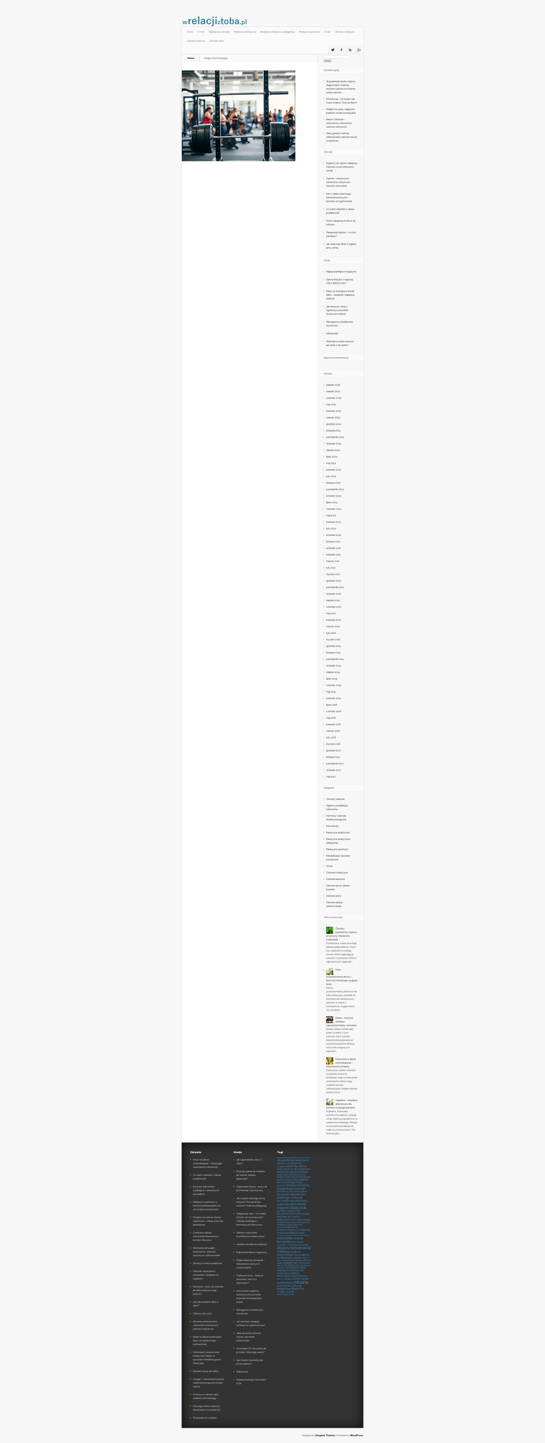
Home (190, 31)
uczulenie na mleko (296, 1267)
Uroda (327, 31)
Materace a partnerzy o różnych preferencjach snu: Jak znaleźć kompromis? (207, 1206)
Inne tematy (332, 826)
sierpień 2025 (333, 391)
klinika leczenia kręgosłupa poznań (293, 1186)
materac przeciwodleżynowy (293, 1231)
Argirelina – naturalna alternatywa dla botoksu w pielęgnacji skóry (341, 1104)
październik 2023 (335, 489)
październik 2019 (335, 659)
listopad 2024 (333, 430)
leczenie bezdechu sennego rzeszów (291, 1195)
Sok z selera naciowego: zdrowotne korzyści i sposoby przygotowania (339, 197)
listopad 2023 (333, 482)
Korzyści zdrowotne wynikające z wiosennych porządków (206, 1190)
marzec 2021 (333, 561)
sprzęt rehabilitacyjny (288, 1265)
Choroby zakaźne (335, 799)
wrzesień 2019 (333, 665)
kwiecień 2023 (333, 522)
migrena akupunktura (285, 1235)
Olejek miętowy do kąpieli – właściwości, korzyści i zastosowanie (250, 1264)
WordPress (356, 1435)
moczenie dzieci (301, 1235)
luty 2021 (331, 567)
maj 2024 (331, 463)
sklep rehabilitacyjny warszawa (293, 1262)
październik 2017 (334, 763)
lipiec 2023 (331, 502)
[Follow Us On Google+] (359, 50)
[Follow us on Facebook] (341, 50)
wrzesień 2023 (333, 496)
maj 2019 (331, 691)
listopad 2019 (333, 652)
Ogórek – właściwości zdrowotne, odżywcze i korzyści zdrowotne (338, 182)
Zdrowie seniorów (196, 40)
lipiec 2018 (331, 704)
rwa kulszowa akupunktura (294, 1260)
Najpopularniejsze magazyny (341, 271)
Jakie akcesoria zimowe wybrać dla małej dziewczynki (248, 1337)
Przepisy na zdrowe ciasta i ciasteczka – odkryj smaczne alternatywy (208, 1221)
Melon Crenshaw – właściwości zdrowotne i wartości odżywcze (339, 123)
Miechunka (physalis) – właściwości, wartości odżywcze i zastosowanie (206, 1252)
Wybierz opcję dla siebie (205, 1371)
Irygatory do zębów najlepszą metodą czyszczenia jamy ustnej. (341, 167)
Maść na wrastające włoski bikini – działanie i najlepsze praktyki (340, 295)
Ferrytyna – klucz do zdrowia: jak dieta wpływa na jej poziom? (208, 1290)
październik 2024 (335, 437)
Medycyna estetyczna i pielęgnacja (277, 31)
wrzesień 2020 (333, 593)
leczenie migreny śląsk (289, 1211)
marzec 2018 (333, 731)
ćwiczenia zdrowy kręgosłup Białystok (290, 1287)
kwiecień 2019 (333, 698)
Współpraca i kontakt (219, 31)
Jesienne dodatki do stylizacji (251, 1244)
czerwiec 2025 (333, 398)
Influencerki (332, 333)
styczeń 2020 (333, 639)
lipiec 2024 (332, 456)
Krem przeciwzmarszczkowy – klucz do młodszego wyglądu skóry (342, 977)
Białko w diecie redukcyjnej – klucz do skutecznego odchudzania (208, 1341)
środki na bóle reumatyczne (286, 1293)
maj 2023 (331, 515)
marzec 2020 (333, 626)
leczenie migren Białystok (291, 1206)
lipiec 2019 (331, 678)
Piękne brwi (242, 1371)
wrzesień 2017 (333, 770)
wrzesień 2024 (333, 443)
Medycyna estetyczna (245, 31)
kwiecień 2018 (333, 724)
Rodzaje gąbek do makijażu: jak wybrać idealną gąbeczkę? (251, 1175)
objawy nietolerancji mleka (294, 1250)
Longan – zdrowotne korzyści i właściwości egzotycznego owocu (208, 1383)
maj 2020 (331, 613)
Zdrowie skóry (216, 40)
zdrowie (300, 1282)
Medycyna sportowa (309, 31)
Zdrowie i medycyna (345, 31)
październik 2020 (335, 587)
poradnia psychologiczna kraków (293, 1253)
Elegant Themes (325, 1435)
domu (288, 1179)
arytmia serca (296, 1166)
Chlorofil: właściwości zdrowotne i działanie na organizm (205, 1275)
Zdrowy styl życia (202, 1313)
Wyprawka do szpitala (204, 1417)
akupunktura (282, 1158)
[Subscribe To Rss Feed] (350, 50)
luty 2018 (331, 737)
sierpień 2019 (333, 672)
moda (305, 1244)
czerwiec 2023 (333, 509)
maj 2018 (331, 718)
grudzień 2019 (333, 646)
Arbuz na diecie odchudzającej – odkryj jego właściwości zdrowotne (207, 1163)
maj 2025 (331, 404)
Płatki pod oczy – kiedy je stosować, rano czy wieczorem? (249, 1279)
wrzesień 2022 (333, 535)
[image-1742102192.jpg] (238, 160)
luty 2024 (331, 476)
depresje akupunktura (292, 1172)
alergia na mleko (287, 1163)
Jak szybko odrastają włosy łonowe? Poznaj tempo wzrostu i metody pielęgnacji (251, 1202)
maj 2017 (331, 776)
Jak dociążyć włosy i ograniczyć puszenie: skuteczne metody (337, 310)
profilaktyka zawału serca (293, 1257)
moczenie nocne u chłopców (290, 1243)
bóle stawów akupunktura (293, 1169)
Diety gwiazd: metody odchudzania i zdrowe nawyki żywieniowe (341, 137)
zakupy (287, 1278)
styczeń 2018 (333, 744)
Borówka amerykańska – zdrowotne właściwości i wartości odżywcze (206, 1325)
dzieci (295, 1179)
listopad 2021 (333, 541)
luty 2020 (331, 633)
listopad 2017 (333, 757)
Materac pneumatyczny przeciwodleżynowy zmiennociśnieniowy (289, 1227)
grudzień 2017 (333, 750)
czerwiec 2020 (333, 607)
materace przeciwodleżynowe (293, 1222)
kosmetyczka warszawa (292, 1191)
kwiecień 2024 (333, 469)
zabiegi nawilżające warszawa (291, 1274)
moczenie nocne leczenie (290, 1240)
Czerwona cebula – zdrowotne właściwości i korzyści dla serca (206, 1236)
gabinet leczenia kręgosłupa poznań (293, 1182)
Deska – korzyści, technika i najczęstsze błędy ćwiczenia (341, 1022)
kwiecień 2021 (333, 554)
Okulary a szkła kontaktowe (207, 1263)
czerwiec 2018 (333, 711)
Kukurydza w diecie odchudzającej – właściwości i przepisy (341, 1063)
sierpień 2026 (333, 385)
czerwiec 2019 (333, 685)
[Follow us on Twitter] (333, 50)
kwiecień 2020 (333, 620)
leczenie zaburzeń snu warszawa (293, 1218)
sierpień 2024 (333, 450)
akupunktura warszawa (293, 1160)
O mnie (200, 31)
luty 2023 (331, 528)
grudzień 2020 (333, 580)
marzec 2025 (333, 417)
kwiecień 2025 (333, 411)
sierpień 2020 (333, 600)
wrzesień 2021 (333, 548)
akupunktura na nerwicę (299, 1158)
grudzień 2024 (333, 424)
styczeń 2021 (333, 574)
